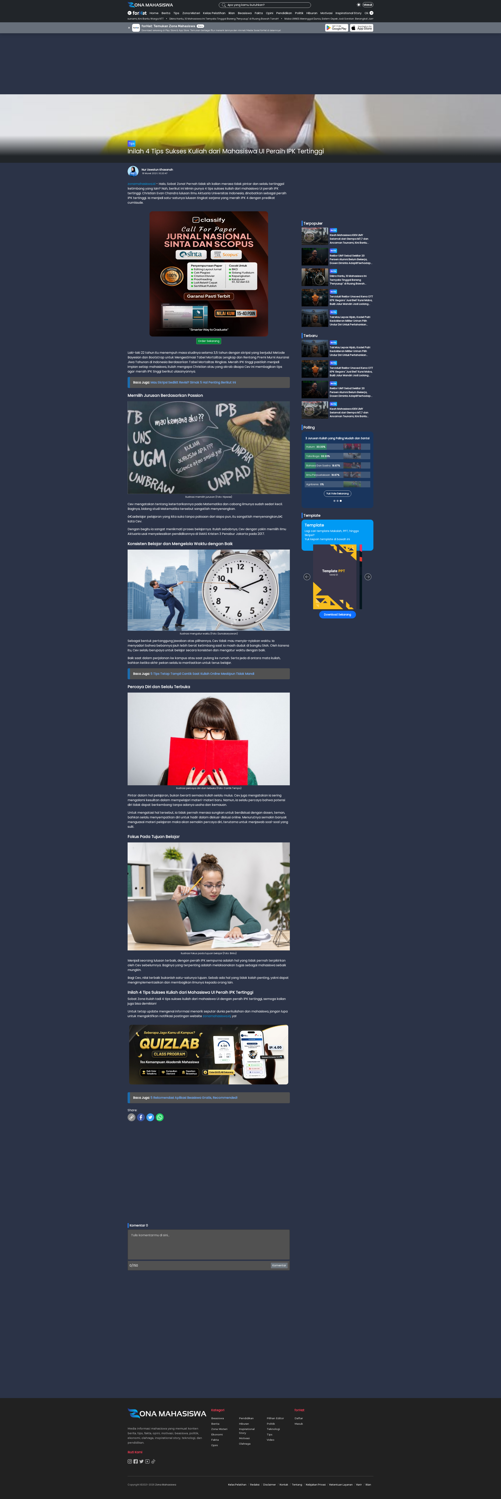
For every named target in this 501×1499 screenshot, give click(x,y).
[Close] (325, 721)
